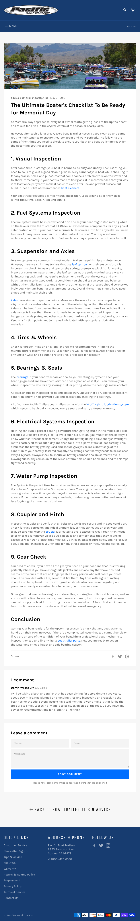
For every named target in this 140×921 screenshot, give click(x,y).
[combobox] (124, 10)
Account (131, 26)
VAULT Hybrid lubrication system (107, 404)
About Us (9, 863)
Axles (14, 300)
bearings (22, 377)
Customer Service (15, 845)
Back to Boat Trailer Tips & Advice (72, 809)
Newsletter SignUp (16, 851)
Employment (12, 880)
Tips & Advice (13, 857)
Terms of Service (14, 892)
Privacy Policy (13, 886)
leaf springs (80, 264)
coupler (50, 531)
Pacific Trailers (25, 915)
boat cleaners (70, 188)
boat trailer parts (69, 640)
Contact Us (11, 898)
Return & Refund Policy (19, 874)
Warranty (10, 868)
